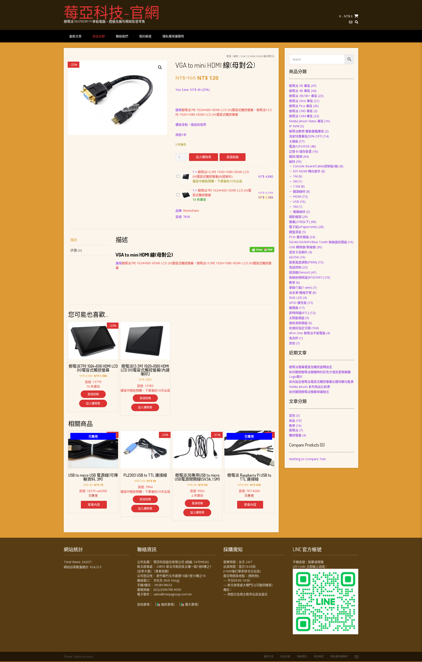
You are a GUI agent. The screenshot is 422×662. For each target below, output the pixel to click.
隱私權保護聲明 (173, 36)
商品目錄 (99, 36)
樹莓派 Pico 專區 (300, 106)
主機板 (293, 141)
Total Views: (73, 562)
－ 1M (293, 176)
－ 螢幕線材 (297, 212)
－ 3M (293, 206)
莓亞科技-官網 (111, 12)
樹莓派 (293, 430)
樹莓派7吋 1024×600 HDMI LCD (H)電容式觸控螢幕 (217, 110)
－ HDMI (295, 196)
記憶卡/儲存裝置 (300, 151)
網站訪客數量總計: (77, 567)
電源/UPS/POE (299, 146)
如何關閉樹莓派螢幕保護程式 (309, 392)
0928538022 (163, 585)
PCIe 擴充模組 (299, 237)
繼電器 (293, 308)
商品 (292, 420)
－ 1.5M (294, 186)
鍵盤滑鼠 (295, 232)
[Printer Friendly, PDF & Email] (262, 249)
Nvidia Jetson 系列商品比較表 (309, 387)
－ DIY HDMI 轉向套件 (304, 171)
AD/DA (294, 257)
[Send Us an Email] (350, 22)
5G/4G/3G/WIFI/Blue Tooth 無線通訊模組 (318, 242)
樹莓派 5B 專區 (299, 86)
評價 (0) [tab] (76, 250)
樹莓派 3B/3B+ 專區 (303, 96)
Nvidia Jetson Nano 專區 (306, 121)
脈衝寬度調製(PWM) (303, 262)
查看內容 (94, 504)
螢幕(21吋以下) (299, 222)
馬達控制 (295, 267)
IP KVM (294, 126)
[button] (160, 67)
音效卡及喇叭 (298, 252)
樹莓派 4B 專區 (299, 91)
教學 (292, 282)
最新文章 (75, 36)
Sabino (78, 656)
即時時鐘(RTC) (299, 313)
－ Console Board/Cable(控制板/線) (314, 166)
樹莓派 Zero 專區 (301, 101)
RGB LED (295, 297)
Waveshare (191, 210)
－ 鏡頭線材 (297, 191)
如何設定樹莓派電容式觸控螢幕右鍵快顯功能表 (321, 381)
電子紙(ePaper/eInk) (303, 227)
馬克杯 (293, 338)
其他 (292, 343)
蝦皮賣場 (167, 604)
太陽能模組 (296, 318)
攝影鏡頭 (295, 217)
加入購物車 (203, 157)
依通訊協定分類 (300, 328)
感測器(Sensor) (299, 272)
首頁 (228, 56)
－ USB (294, 201)
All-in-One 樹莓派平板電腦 (307, 333)
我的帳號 (145, 36)
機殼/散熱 (295, 156)
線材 (235, 56)
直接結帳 (232, 157)
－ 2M (293, 181)
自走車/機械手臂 (300, 292)
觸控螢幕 (295, 435)
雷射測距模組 (298, 323)
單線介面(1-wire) (300, 287)
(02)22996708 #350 (167, 589)
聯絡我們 (122, 36)
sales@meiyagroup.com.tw (172, 594)
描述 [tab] (73, 239)
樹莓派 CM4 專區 (301, 116)
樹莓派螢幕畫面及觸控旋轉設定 (310, 367)
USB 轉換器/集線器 (302, 247)
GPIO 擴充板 (298, 303)
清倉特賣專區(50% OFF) (305, 136)
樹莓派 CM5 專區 (301, 111)
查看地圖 (161, 571)
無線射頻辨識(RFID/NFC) (306, 277)
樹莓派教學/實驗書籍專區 (306, 131)
